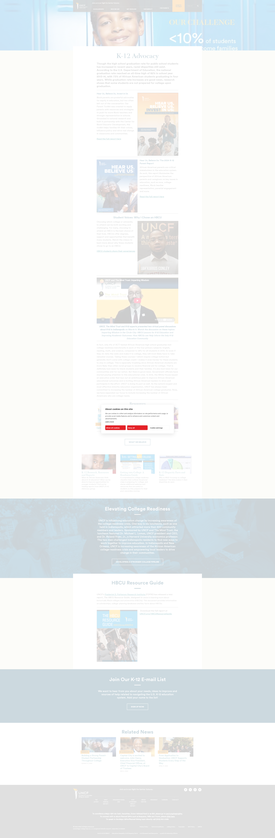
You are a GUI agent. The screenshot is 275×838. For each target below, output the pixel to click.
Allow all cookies (113, 428)
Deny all (131, 428)
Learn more (109, 422)
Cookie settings (156, 428)
